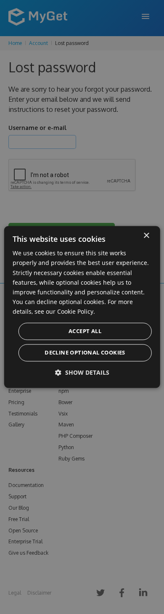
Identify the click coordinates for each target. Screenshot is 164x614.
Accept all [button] (85, 331)
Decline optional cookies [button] (85, 353)
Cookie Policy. (76, 311)
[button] (82, 373)
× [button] (146, 236)
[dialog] (82, 307)
